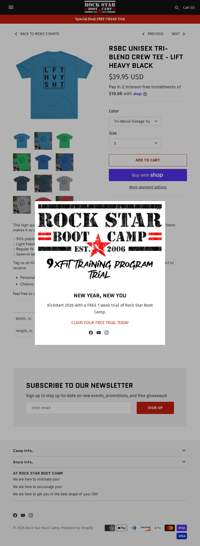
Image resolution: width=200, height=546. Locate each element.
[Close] (158, 207)
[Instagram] (106, 333)
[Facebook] (91, 333)
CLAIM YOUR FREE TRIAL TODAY (100, 322)
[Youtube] (99, 333)
